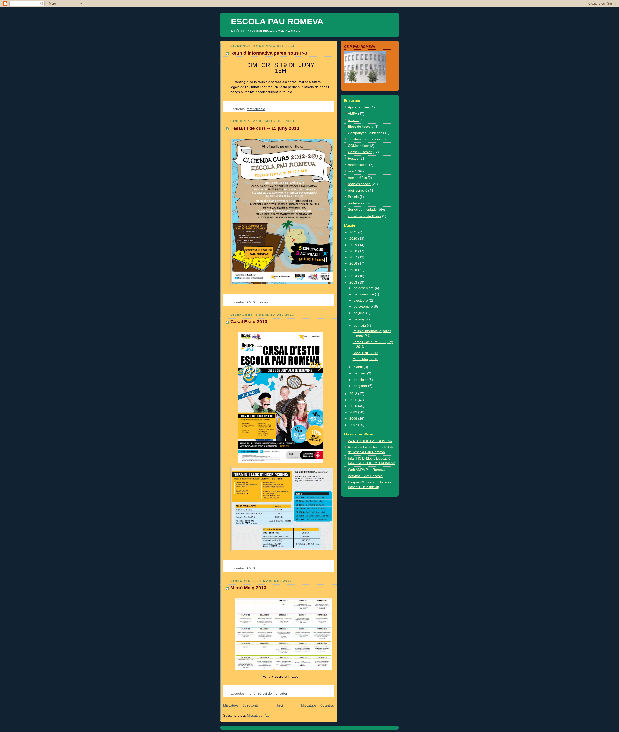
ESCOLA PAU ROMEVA (277, 21)
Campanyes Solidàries (365, 133)
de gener (361, 386)
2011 (353, 400)
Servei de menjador (272, 693)
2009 (353, 412)
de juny (360, 319)
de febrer (361, 379)
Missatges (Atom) (260, 715)
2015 (353, 270)
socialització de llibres (364, 216)
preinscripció (357, 190)
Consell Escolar (360, 152)
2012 (353, 394)
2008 (353, 418)
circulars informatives (364, 139)
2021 (353, 232)
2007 (353, 425)
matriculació (256, 109)
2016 (353, 263)
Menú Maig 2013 (248, 587)
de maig (360, 325)
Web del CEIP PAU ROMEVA (370, 441)
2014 (353, 276)
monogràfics (357, 177)
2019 (353, 245)
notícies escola (359, 184)
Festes (263, 302)
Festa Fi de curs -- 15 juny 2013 (264, 128)
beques (353, 120)
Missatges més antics (317, 705)
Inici (280, 705)
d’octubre (361, 300)
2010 (353, 406)
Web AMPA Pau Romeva (366, 469)
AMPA (251, 302)
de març (360, 373)
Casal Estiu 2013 (248, 321)
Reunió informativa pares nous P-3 (268, 53)
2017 (353, 257)
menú (251, 693)
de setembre (364, 306)
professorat (356, 203)
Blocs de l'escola (360, 126)
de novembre (364, 294)
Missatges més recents (240, 705)
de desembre (364, 288)
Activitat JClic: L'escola (365, 476)
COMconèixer (358, 146)
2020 (353, 238)
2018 (353, 251)
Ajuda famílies (358, 107)
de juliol (360, 313)
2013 (353, 282)
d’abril (359, 367)
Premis (353, 197)
